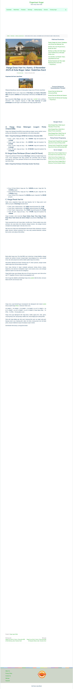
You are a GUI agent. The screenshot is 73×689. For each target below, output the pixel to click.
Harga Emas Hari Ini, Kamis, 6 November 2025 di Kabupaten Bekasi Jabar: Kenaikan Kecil (36, 639)
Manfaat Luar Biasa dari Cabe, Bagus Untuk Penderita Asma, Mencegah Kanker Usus (57, 52)
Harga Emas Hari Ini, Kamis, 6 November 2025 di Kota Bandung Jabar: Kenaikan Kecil (15, 639)
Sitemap (7, 678)
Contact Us (8, 675)
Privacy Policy (8, 673)
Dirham (17, 305)
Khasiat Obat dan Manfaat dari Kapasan (57, 95)
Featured (7, 680)
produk (32, 278)
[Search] (66, 9)
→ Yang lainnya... (52, 64)
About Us (7, 671)
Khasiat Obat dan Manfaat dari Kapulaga (57, 98)
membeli (35, 99)
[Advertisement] (36, 23)
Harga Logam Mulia (14, 634)
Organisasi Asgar (36, 2)
